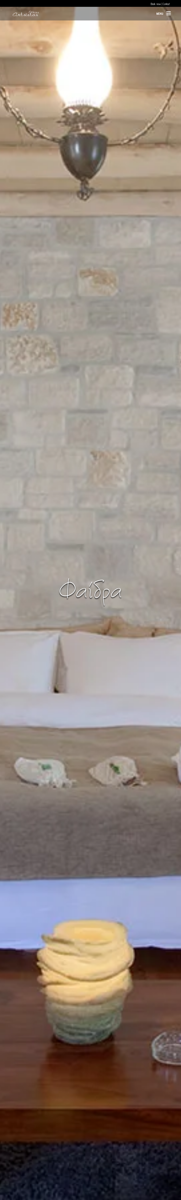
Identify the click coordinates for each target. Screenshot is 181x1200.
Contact (166, 4)
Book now (156, 4)
